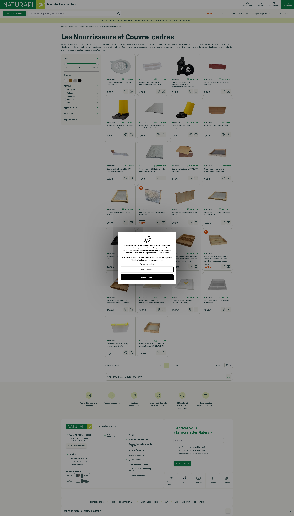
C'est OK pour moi (147, 277)
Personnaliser (147, 270)
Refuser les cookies (147, 264)
